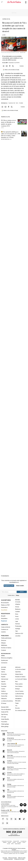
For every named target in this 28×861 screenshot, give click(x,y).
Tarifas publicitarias (6, 638)
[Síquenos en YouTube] (20, 819)
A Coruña (17, 602)
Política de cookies (21, 857)
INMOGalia (4, 645)
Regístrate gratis (9, 585)
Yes (16, 705)
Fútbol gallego (5, 724)
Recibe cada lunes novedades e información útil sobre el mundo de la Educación (15, 751)
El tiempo (3, 703)
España (3, 676)
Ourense (17, 623)
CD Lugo (3, 716)
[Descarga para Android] (24, 804)
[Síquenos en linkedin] (15, 819)
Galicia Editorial (17, 843)
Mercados (17, 700)
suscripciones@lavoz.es (14, 835)
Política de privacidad (12, 857)
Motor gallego (4, 726)
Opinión (3, 681)
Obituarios (4, 698)
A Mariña (17, 604)
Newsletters (4, 618)
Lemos (17, 619)
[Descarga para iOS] (21, 804)
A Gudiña (21, 103)
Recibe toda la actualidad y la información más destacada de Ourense (15, 796)
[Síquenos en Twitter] (7, 819)
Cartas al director (5, 627)
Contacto (3, 650)
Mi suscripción (5, 602)
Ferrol (16, 616)
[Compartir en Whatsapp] (3, 66)
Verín (17, 103)
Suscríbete (4, 610)
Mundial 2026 (4, 707)
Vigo (16, 631)
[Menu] (2, 2)
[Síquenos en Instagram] (11, 819)
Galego (17, 595)
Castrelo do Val (11, 103)
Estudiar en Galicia (20, 676)
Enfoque (17, 688)
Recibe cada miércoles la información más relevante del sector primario (16, 756)
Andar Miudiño (5, 719)
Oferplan (3, 643)
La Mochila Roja (19, 693)
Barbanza (17, 609)
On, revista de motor (20, 710)
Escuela (17, 708)
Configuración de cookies (19, 859)
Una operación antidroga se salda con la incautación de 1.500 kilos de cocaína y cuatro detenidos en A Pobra (10, 134)
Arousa (17, 606)
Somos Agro (4, 693)
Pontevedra (18, 626)
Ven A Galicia (18, 686)
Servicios (3, 640)
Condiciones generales (8, 859)
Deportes (3, 684)
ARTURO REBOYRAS (5, 139)
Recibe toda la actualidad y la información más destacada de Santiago (15, 785)
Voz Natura (19, 842)
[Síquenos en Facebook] (3, 819)
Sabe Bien (18, 671)
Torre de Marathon (6, 709)
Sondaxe (9, 842)
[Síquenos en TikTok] (24, 819)
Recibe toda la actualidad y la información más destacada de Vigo (15, 791)
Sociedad (3, 686)
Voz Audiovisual (23, 841)
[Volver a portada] (14, 2)
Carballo (17, 611)
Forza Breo (4, 721)
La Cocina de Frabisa (21, 679)
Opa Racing (4, 714)
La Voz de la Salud (20, 669)
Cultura (3, 688)
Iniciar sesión (20, 585)
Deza (16, 614)
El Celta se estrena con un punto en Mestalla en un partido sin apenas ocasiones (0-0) (8, 123)
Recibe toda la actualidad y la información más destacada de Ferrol (15, 779)
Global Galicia (19, 674)
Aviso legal (5, 857)
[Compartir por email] (6, 66)
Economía (4, 674)
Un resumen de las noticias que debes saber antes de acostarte (16, 739)
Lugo (16, 621)
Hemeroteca (4, 607)
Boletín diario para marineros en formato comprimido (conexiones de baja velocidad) (16, 762)
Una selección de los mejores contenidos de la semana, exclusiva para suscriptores (15, 745)
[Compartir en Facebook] (10, 66)
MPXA (12, 843)
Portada (3, 669)
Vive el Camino (19, 691)
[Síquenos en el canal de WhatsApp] (3, 823)
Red (16, 681)
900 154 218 (14, 831)
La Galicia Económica (7, 701)
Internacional (4, 679)
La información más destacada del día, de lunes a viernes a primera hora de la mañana (16, 734)
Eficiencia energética (6, 658)
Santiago (17, 628)
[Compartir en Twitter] (13, 66)
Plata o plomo (19, 684)
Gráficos (3, 691)
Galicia (3, 671)
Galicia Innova (19, 696)
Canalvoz (14, 842)
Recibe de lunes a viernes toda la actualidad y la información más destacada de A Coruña (15, 774)
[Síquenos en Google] (7, 823)
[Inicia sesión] (25, 2)
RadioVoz (4, 842)
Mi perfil (3, 616)
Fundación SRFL (16, 841)
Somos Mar (4, 696)
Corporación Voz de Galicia (7, 841)
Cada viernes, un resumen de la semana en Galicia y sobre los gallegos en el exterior (16, 768)
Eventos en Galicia (6, 647)
